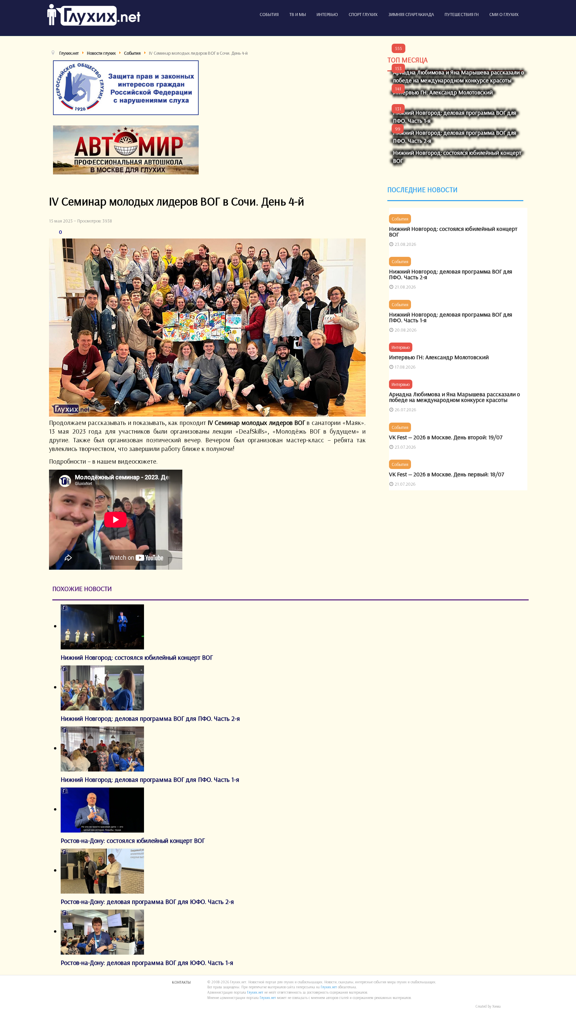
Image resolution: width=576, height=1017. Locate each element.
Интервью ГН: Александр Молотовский (443, 92)
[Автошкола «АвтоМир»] (126, 149)
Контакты (181, 982)
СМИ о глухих (504, 14)
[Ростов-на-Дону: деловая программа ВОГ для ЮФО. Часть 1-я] (102, 931)
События (269, 14)
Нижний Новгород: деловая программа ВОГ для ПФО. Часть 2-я (450, 274)
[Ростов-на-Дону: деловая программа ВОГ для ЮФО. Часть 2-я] (102, 870)
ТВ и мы (297, 14)
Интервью (327, 14)
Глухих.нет (329, 987)
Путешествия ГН (462, 14)
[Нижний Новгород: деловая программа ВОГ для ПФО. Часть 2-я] (102, 687)
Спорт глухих (363, 14)
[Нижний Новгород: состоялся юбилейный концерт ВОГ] (102, 626)
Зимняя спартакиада (411, 14)
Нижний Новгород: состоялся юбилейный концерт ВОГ (453, 231)
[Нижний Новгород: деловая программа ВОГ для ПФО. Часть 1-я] (102, 748)
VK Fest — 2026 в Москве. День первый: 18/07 (446, 474)
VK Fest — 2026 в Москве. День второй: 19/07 (446, 437)
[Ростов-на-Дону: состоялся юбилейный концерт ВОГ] (102, 809)
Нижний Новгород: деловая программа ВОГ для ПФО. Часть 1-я (450, 317)
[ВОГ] (126, 87)
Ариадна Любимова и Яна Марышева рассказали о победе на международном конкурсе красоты (458, 76)
